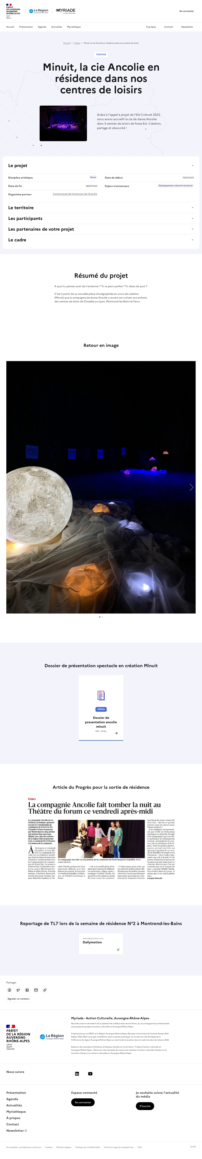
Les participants (25, 218)
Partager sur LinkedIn (27, 990)
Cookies (48, 1147)
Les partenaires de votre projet (41, 229)
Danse (93, 177)
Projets (77, 43)
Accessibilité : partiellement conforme (23, 1147)
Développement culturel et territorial (176, 185)
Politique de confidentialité (87, 1147)
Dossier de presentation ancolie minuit (101, 722)
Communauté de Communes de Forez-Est (75, 194)
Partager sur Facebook (9, 990)
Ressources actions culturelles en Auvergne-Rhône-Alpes (105, 1053)
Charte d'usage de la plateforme (119, 1147)
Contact (168, 27)
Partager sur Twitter (18, 990)
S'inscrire (145, 1106)
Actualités (56, 27)
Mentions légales (63, 1147)
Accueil (10, 27)
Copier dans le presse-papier (45, 990)
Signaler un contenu (18, 998)
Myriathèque (74, 27)
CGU (139, 1147)
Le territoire (21, 207)
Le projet (17, 165)
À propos (151, 27)
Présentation (26, 27)
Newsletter (187, 27)
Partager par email (36, 990)
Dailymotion (92, 942)
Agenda (42, 27)
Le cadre (17, 240)
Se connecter (186, 11)
